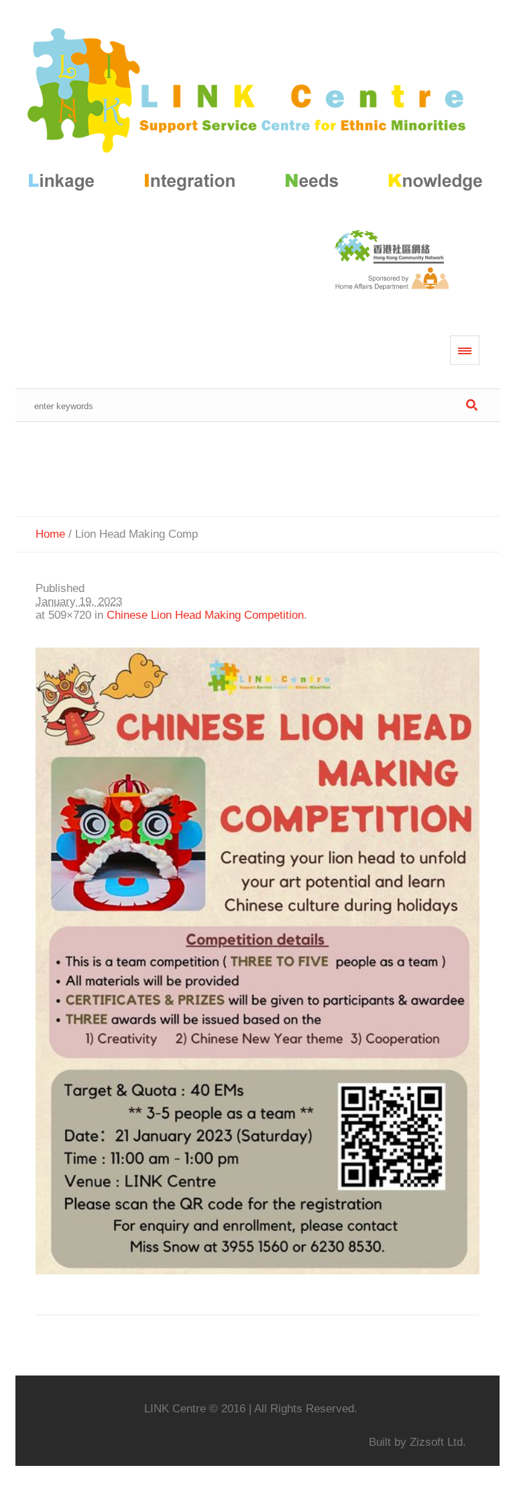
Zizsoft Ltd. (438, 1442)
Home (50, 534)
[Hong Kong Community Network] (257, 112)
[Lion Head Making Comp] (257, 961)
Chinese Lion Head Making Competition (205, 615)
